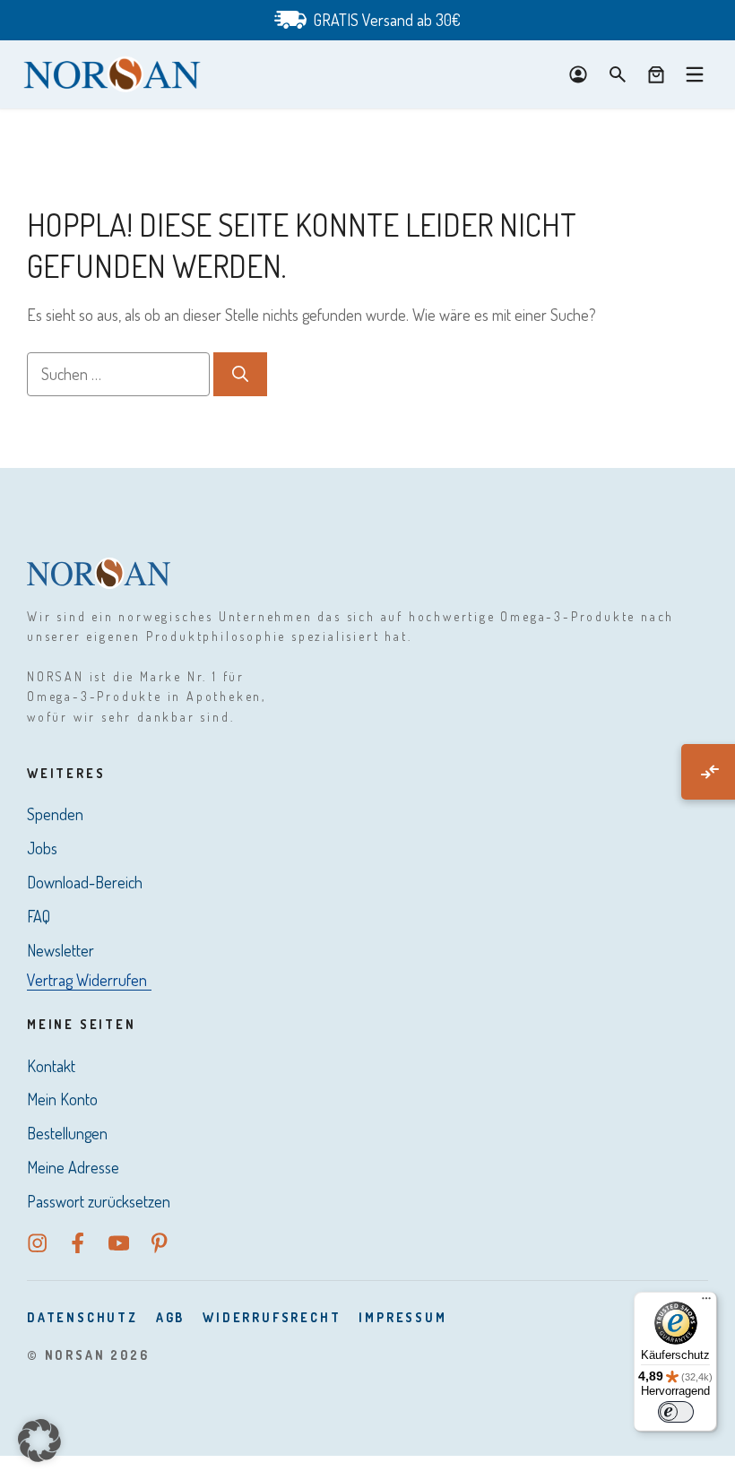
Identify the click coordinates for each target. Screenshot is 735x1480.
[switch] (676, 1412)
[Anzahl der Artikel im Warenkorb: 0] (656, 74)
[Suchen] (240, 374)
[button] (39, 1440)
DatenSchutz (82, 1317)
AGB (170, 1317)
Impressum (402, 1317)
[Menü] (706, 1302)
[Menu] (695, 74)
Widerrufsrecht (272, 1317)
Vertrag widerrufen (87, 980)
